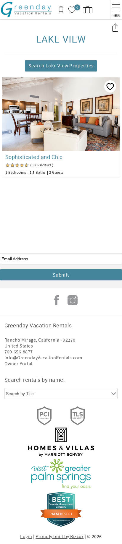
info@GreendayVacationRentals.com (43, 358)
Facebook (56, 300)
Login (26, 537)
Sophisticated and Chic (33, 156)
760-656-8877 (18, 352)
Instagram (72, 300)
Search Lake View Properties (61, 66)
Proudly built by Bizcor (60, 537)
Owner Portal (18, 364)
